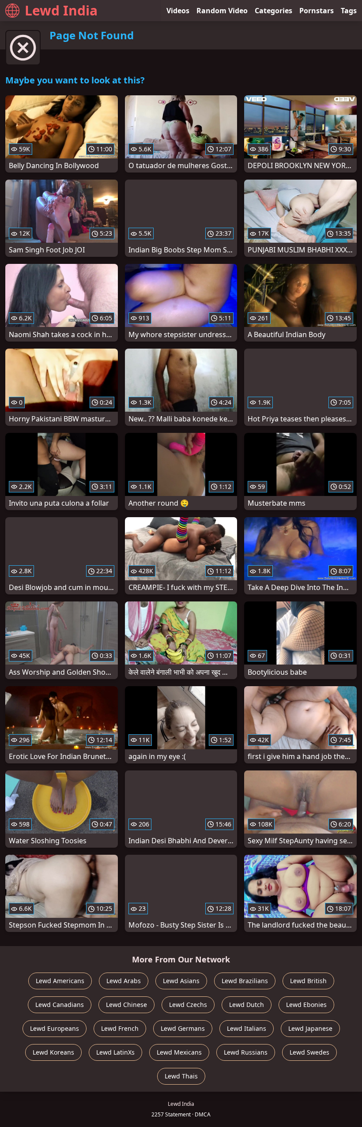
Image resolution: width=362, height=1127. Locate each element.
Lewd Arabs (123, 981)
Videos (177, 10)
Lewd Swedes (309, 1052)
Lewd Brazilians (245, 981)
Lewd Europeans (54, 1028)
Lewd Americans (60, 981)
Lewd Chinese (126, 1004)
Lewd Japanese (310, 1028)
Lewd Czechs (188, 1004)
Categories (273, 10)
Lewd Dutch (246, 1004)
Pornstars (316, 10)
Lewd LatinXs (115, 1052)
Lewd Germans (183, 1028)
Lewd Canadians (59, 1004)
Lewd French (120, 1028)
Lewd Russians (246, 1052)
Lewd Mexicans (179, 1052)
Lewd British (308, 981)
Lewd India (61, 10)
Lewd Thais (181, 1076)
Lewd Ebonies (306, 1004)
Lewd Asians (181, 981)
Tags (349, 10)
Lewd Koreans (53, 1052)
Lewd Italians (246, 1028)
